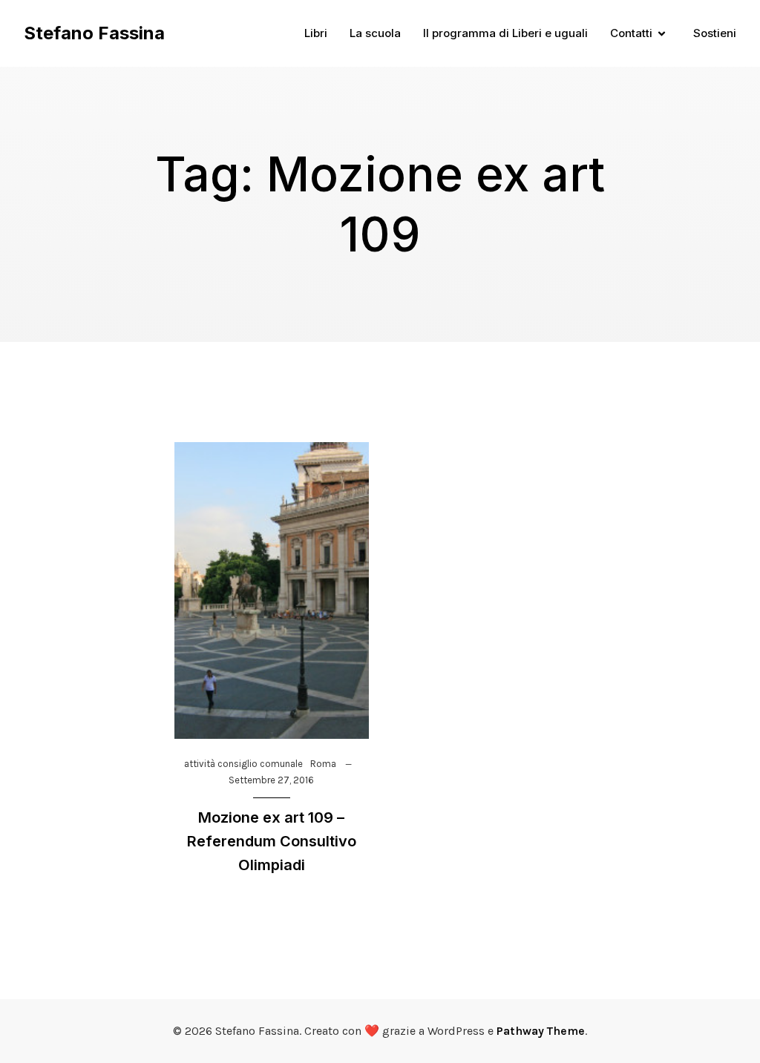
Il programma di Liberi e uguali (505, 33)
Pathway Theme (541, 1031)
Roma (323, 763)
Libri (315, 33)
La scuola (375, 33)
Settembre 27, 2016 (271, 780)
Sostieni (714, 33)
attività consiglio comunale (243, 763)
